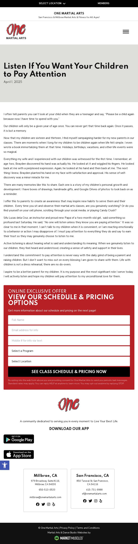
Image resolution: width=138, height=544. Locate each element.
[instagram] (48, 504)
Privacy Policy (67, 528)
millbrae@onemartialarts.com (45, 497)
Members (103, 3)
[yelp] (53, 504)
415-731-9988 (94, 489)
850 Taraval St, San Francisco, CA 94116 (93, 482)
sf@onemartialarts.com (94, 493)
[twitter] (43, 504)
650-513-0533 (47, 489)
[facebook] (38, 504)
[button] (4, 465)
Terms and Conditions (88, 528)
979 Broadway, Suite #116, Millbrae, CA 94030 (45, 482)
